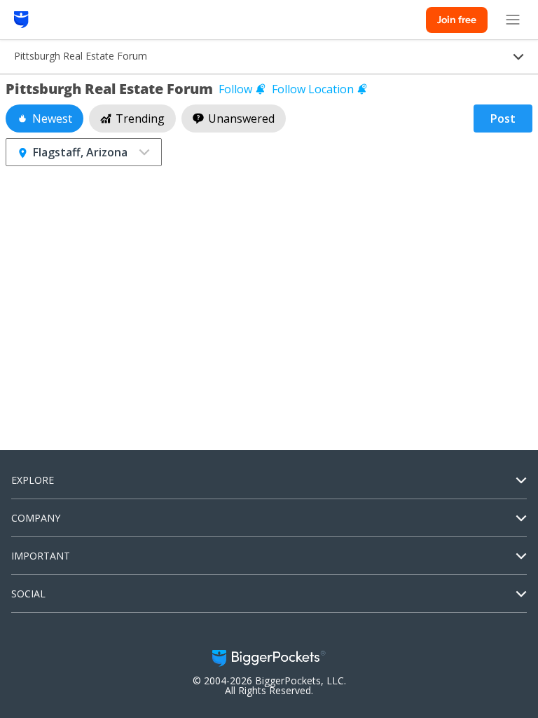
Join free (456, 19)
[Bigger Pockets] (21, 19)
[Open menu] (513, 20)
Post (503, 118)
